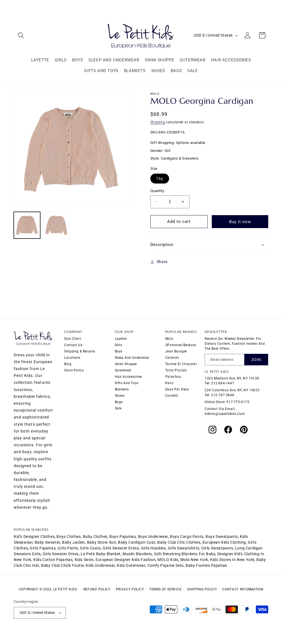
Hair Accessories (128, 377)
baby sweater (47, 542)
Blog (67, 364)
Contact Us (73, 345)
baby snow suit (101, 542)
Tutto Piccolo (176, 370)
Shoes (120, 396)
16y (159, 178)
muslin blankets (137, 554)
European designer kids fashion (126, 559)
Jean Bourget (176, 351)
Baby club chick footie (62, 565)
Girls (118, 345)
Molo (169, 339)
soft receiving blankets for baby (184, 554)
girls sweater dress (121, 548)
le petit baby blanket (101, 554)
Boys (119, 351)
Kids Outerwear (131, 565)
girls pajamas (43, 548)
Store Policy (74, 370)
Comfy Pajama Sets (165, 565)
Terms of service (165, 589)
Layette (121, 339)
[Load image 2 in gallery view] (56, 225)
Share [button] (162, 261)
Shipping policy (202, 589)
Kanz (169, 383)
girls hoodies (153, 548)
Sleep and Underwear (132, 358)
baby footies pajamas (206, 565)
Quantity (157, 191)
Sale (118, 408)
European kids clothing (224, 542)
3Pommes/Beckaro (180, 345)
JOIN (256, 359)
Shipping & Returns (79, 351)
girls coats (90, 548)
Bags (119, 402)
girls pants (68, 548)
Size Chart (72, 339)
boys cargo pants (187, 536)
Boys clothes (68, 536)
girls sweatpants (217, 548)
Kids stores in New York (232, 559)
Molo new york (194, 559)
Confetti (171, 396)
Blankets (122, 389)
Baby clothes (95, 536)
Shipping (157, 122)
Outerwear (123, 370)
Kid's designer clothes (34, 536)
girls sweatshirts (183, 548)
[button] (21, 35)
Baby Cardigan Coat (136, 542)
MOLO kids (168, 559)
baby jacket (73, 542)
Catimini (172, 358)
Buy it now (240, 221)
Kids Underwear (100, 565)
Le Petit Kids (65, 589)
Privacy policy (130, 589)
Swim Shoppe (126, 364)
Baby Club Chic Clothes (178, 542)
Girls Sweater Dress (61, 554)
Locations (72, 358)
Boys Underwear (153, 536)
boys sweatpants (221, 536)
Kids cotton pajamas (52, 559)
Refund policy (96, 589)
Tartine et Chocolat (181, 364)
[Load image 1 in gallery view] (27, 225)
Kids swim (84, 559)
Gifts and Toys (127, 383)
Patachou (173, 377)
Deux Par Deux (177, 389)
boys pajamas (122, 536)
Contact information (242, 589)
